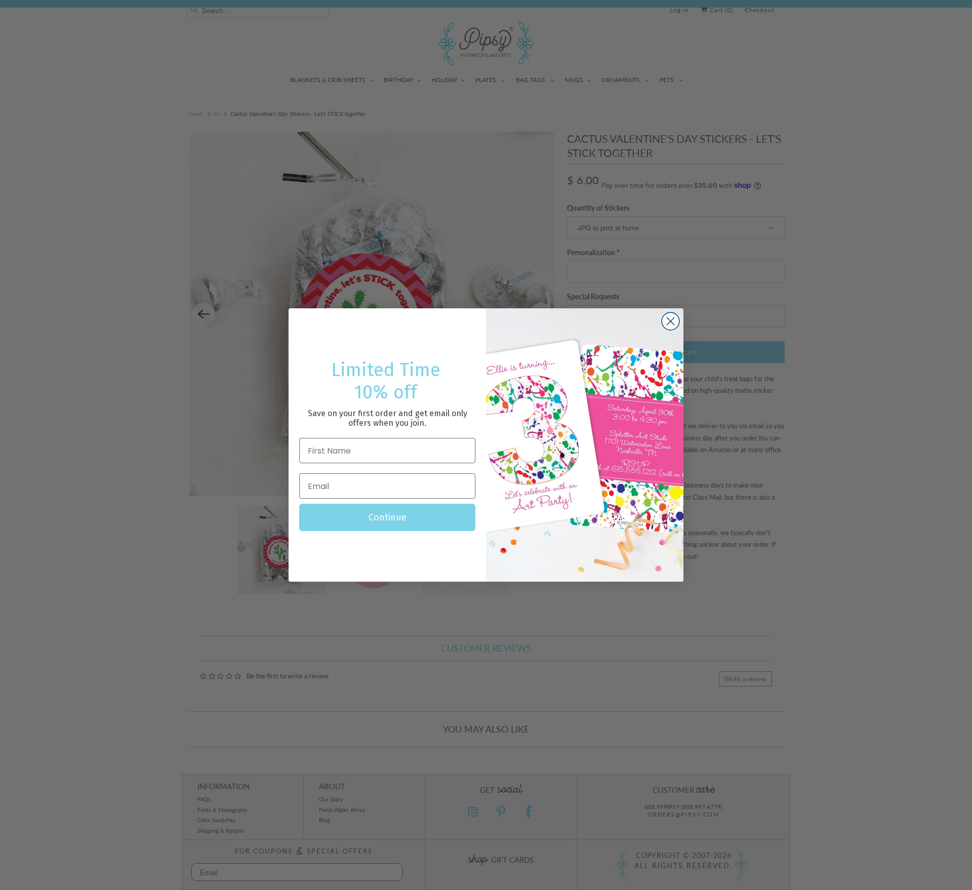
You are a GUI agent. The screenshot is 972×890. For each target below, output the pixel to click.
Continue (388, 517)
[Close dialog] (670, 321)
